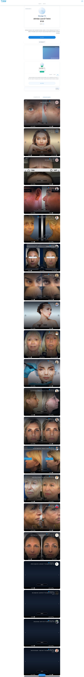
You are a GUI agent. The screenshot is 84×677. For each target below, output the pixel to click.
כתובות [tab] (55, 74)
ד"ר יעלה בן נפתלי (51, 360)
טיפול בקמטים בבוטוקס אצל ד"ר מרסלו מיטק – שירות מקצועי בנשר (43, 592)
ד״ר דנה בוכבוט (52, 418)
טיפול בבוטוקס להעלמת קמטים (49, 275)
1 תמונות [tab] (42, 151)
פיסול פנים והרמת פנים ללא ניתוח (48, 304)
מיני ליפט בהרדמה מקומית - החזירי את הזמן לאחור (45, 217)
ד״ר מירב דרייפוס (51, 620)
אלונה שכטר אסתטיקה (51, 533)
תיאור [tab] (57, 74)
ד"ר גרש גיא (52, 245)
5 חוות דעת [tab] (39, 209)
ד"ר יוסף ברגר (52, 331)
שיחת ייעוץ (42, 37)
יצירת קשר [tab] (50, 74)
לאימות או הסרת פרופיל (27, 8)
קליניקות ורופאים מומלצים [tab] (46, 97)
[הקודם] (58, 113)
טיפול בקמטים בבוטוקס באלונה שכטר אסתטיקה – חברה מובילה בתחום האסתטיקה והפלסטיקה (41, 535)
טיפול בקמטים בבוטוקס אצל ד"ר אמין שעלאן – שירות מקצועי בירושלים (42, 563)
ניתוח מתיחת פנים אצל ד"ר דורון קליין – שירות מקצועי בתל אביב (43, 448)
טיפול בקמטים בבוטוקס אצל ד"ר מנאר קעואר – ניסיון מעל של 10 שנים (42, 650)
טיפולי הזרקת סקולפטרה (50, 246)
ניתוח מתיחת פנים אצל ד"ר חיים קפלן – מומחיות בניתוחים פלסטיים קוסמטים (41, 390)
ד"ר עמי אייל (42, 16)
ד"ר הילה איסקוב (51, 187)
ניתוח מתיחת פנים (51, 131)
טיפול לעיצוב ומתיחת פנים (50, 419)
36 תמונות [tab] (42, 411)
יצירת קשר (39, 3)
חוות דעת (44, 3)
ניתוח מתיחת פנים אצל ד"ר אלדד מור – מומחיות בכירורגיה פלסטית (43, 477)
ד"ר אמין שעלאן (52, 562)
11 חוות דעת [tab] (39, 238)
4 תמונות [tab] (44, 238)
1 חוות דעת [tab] (39, 353)
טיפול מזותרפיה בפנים (50, 188)
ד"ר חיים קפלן (52, 389)
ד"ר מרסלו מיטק (51, 591)
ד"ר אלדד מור (52, 476)
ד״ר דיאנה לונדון (51, 274)
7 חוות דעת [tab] (39, 296)
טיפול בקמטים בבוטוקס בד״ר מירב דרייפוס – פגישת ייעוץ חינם (44, 621)
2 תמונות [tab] (44, 209)
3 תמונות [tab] (42, 267)
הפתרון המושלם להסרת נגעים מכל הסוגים (47, 102)
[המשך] (25, 113)
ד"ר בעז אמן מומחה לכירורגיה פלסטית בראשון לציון (46, 216)
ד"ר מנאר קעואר (51, 649)
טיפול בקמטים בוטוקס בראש (49, 159)
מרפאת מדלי (52, 101)
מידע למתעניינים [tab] (36, 97)
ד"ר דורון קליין (52, 447)
